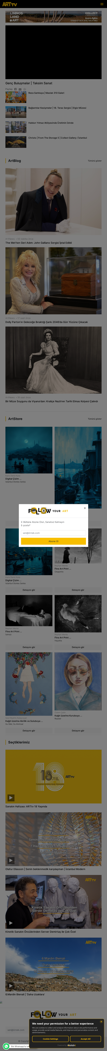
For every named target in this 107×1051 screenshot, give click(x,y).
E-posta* (25, 525)
